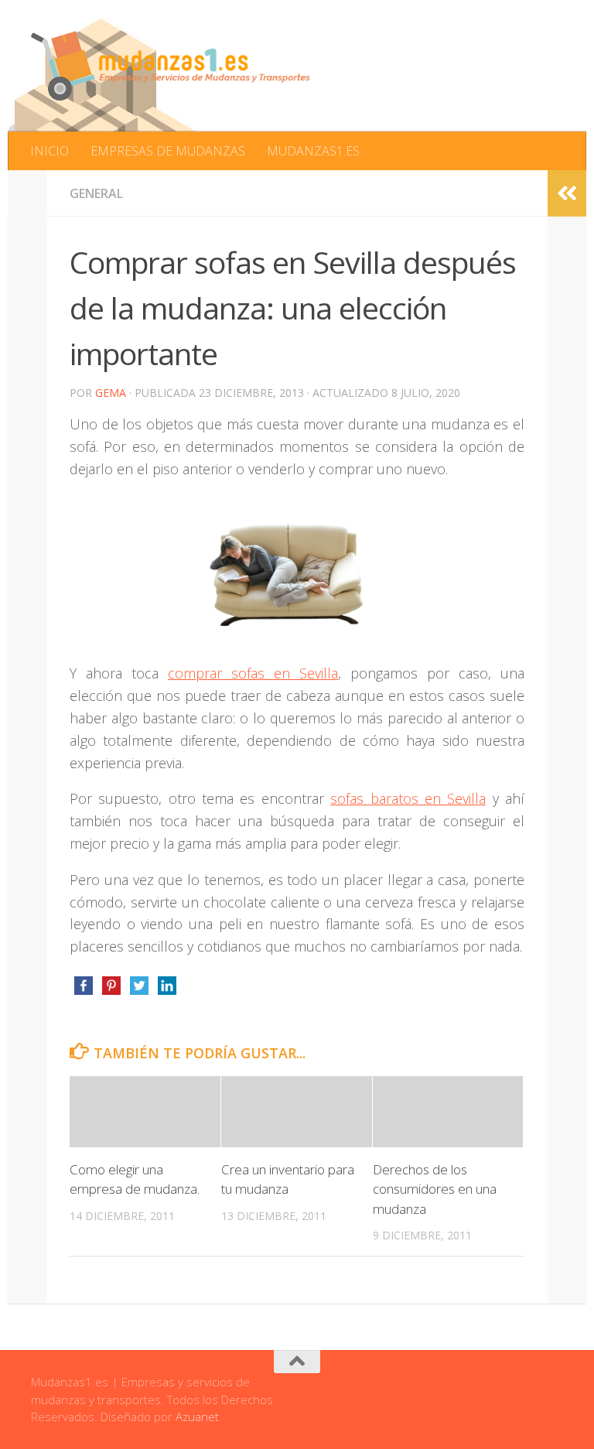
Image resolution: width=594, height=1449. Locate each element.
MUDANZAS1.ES (313, 150)
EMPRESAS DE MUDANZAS (167, 150)
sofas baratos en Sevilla (408, 798)
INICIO (49, 150)
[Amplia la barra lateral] (567, 193)
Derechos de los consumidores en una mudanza (435, 1189)
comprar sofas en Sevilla (253, 673)
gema (110, 392)
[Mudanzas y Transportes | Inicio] (170, 66)
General (96, 193)
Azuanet (197, 1416)
